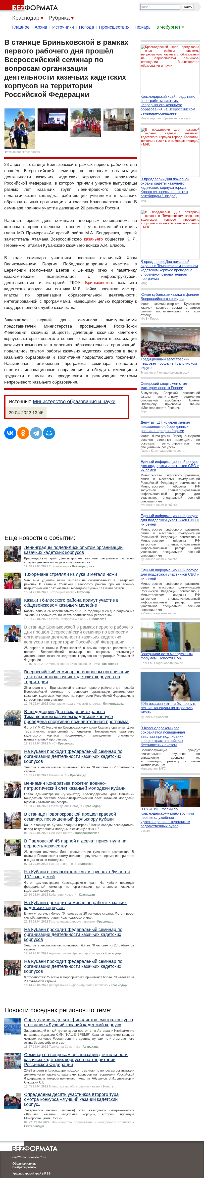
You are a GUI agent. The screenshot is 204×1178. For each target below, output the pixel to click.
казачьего (93, 239)
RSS (47, 1173)
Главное (21, 27)
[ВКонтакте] (10, 433)
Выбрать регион (24, 1167)
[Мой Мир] (49, 433)
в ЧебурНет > (170, 27)
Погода (86, 27)
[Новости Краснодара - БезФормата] (30, 6)
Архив (41, 27)
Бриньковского (99, 282)
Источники (63, 27)
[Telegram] (36, 433)
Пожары (143, 27)
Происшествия (114, 27)
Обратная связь (24, 1163)
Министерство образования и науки (74, 401)
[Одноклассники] (23, 433)
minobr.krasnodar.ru (26, 152)
